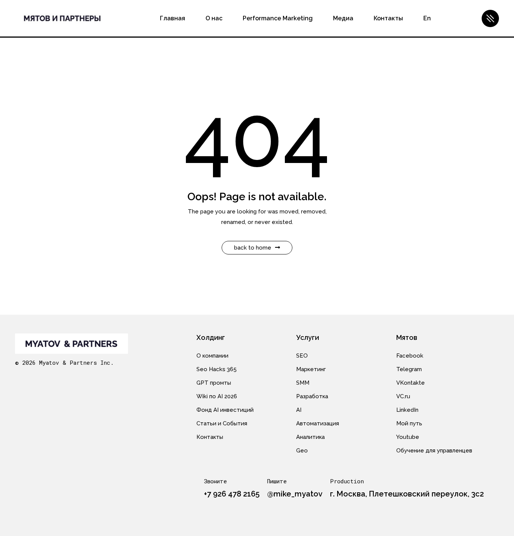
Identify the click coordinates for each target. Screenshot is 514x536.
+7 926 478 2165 (232, 493)
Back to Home (252, 247)
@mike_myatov (294, 493)
